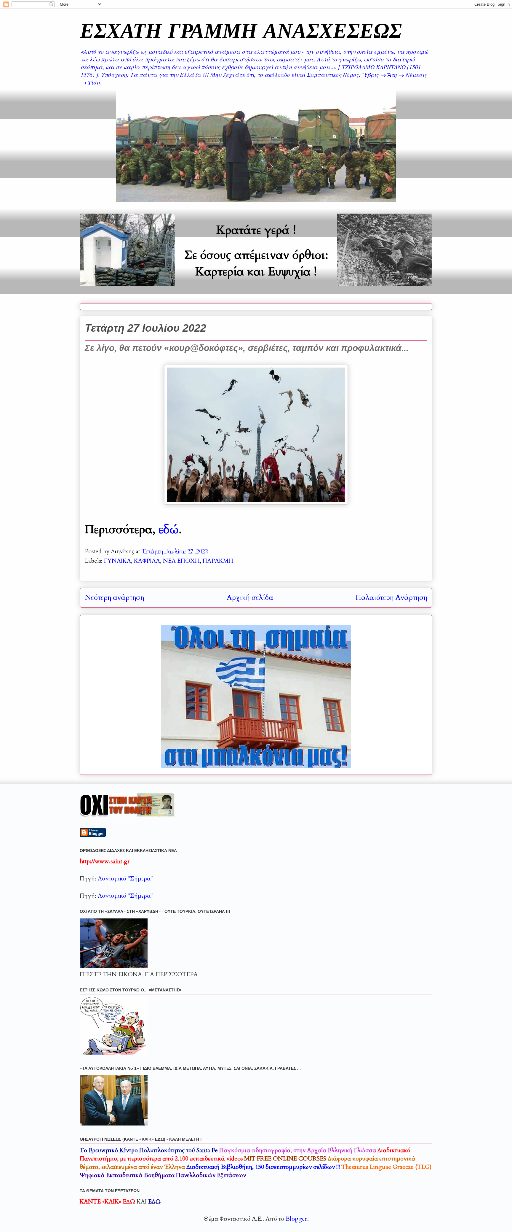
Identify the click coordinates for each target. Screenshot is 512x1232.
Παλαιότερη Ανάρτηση (391, 598)
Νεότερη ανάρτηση (114, 598)
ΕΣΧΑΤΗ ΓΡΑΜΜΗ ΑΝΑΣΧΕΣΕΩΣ (241, 30)
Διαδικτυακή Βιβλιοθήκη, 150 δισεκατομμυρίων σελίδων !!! (263, 1167)
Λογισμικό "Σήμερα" (125, 879)
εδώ (169, 529)
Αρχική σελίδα (250, 598)
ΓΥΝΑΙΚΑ (117, 561)
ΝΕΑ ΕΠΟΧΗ (181, 561)
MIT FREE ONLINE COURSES (285, 1159)
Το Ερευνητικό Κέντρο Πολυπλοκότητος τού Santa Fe (149, 1150)
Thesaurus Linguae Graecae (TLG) (386, 1167)
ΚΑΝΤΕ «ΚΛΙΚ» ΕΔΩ (107, 1202)
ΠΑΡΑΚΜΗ (218, 561)
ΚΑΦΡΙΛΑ (147, 561)
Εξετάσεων (163, 1175)
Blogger (296, 1219)
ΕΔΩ (154, 1202)
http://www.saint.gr (105, 861)
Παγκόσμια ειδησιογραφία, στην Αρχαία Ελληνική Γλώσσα (297, 1150)
